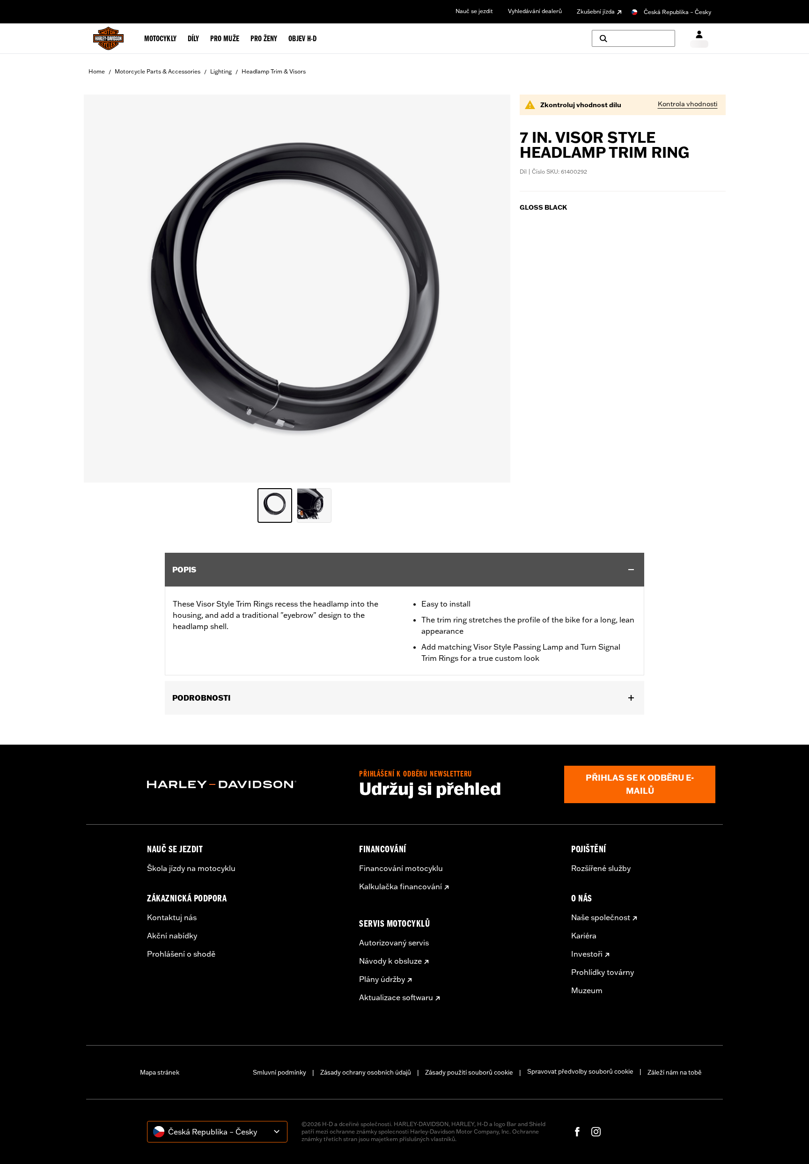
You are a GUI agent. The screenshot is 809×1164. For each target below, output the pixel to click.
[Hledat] (633, 38)
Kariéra (583, 935)
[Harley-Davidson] (246, 784)
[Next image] (491, 288)
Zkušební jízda (596, 11)
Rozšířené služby (601, 868)
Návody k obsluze (390, 961)
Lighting (221, 71)
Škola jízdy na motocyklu (191, 868)
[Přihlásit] (699, 38)
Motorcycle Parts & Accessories (157, 71)
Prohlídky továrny (602, 972)
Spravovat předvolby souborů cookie (580, 1071)
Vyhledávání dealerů (535, 11)
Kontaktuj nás (172, 917)
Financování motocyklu (401, 868)
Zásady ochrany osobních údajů (365, 1072)
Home (96, 71)
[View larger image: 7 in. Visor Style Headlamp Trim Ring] (297, 287)
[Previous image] (102, 288)
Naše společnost (600, 917)
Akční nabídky (172, 935)
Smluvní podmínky (279, 1072)
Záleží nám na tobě (674, 1072)
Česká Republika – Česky (677, 11)
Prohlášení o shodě (181, 954)
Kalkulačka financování (400, 886)
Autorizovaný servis (394, 942)
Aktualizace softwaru (396, 997)
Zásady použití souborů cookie (469, 1072)
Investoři (587, 954)
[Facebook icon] (577, 1131)
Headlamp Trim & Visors (274, 71)
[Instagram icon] (596, 1131)
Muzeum (587, 990)
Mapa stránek (159, 1072)
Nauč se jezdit (474, 11)
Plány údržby (382, 979)
